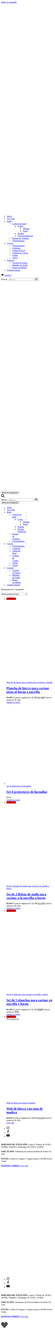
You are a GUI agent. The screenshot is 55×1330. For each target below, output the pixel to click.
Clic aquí (14, 1166)
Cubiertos (16, 248)
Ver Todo (11, 219)
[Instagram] (8, 1129)
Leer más (10, 1123)
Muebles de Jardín (20, 265)
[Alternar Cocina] (26, 544)
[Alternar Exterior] (26, 568)
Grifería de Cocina (20, 253)
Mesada (26, 228)
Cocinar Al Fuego (19, 263)
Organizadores (18, 241)
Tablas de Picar (18, 250)
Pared (25, 231)
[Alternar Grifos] (26, 519)
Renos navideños (19, 267)
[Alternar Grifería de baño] (26, 516)
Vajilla (15, 255)
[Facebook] (8, 1132)
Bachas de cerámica (20, 238)
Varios (15, 258)
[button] (12, 221)
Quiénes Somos (13, 270)
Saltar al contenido (9, 2)
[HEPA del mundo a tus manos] (27, 108)
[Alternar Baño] (26, 512)
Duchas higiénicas (25, 236)
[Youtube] (8, 1136)
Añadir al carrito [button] (13, 702)
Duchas (21, 233)
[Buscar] (36, 279)
